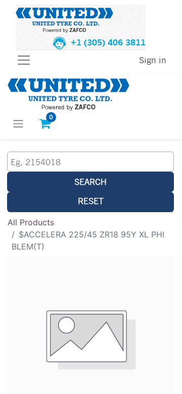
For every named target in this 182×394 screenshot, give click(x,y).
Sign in (152, 60)
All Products (31, 222)
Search (90, 181)
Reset (91, 200)
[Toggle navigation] (18, 123)
